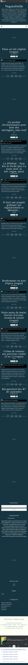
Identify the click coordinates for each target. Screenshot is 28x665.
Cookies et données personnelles (10, 628)
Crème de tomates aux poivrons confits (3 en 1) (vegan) (14, 354)
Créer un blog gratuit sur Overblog (5, 624)
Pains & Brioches (14, 173)
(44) (4, 609)
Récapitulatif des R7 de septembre (14, 390)
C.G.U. (5, 626)
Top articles (14, 624)
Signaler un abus (23, 624)
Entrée (14, 358)
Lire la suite (14, 72)
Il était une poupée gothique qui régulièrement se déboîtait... (14, 206)
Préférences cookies (19, 628)
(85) (6, 602)
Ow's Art (14, 212)
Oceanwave (12, 536)
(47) (5, 606)
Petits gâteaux (14, 285)
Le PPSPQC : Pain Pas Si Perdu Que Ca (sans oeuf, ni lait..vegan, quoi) (14, 167)
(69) (6, 604)
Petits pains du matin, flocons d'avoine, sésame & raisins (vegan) (14, 316)
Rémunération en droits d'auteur (12, 626)
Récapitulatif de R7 (14, 393)
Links (2, 594)
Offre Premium (20, 626)
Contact (18, 624)
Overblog (22, 619)
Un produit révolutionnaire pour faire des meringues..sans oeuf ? (14, 127)
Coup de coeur (14, 134)
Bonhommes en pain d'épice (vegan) (14, 282)
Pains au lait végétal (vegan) (14, 50)
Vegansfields (14, 6)
